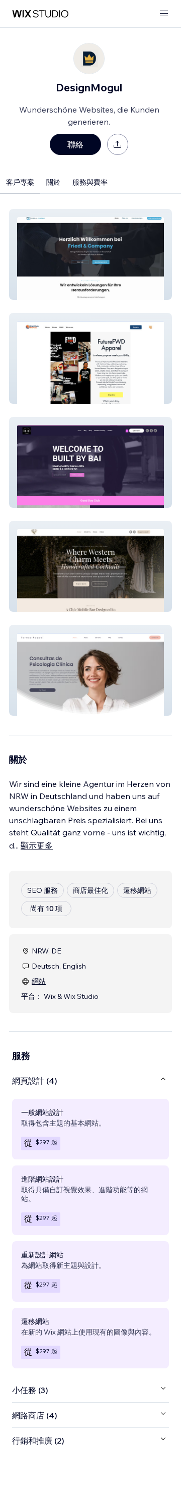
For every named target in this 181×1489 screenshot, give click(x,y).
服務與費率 (90, 182)
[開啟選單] (164, 14)
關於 (53, 182)
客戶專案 (20, 182)
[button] (90, 254)
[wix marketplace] (40, 14)
